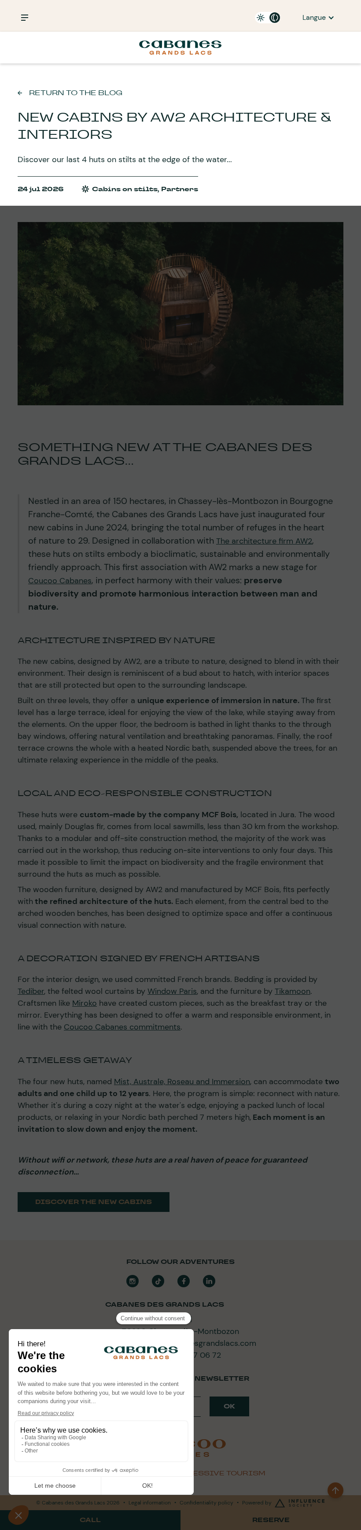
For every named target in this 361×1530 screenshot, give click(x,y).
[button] (318, 17)
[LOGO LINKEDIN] (209, 1281)
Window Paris (172, 991)
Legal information (150, 1502)
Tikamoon (292, 991)
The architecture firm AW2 (264, 541)
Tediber (31, 991)
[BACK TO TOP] (335, 1490)
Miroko (84, 1003)
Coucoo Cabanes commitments (122, 1027)
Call (90, 1519)
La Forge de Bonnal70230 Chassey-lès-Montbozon (180, 1325)
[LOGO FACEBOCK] (183, 1281)
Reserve (271, 1519)
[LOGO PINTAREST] (158, 1281)
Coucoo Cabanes (60, 580)
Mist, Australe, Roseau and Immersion (182, 1081)
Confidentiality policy (206, 1502)
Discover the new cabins (93, 1201)
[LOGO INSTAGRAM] (132, 1281)
